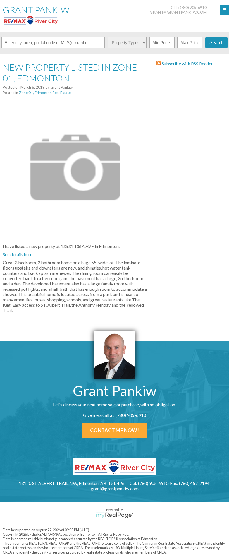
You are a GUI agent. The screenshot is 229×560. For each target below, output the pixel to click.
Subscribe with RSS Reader (187, 63)
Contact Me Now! (114, 430)
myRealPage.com (114, 515)
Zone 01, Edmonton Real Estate (45, 92)
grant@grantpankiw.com (178, 12)
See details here (17, 254)
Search (216, 42)
